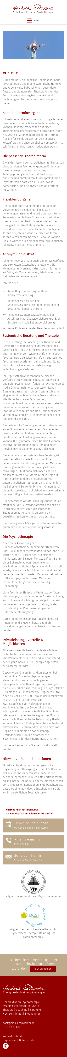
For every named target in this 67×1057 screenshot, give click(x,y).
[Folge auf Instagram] (6, 1046)
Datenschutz (26, 1040)
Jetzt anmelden (43, 968)
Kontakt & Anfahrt (13, 1036)
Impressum (9, 1040)
